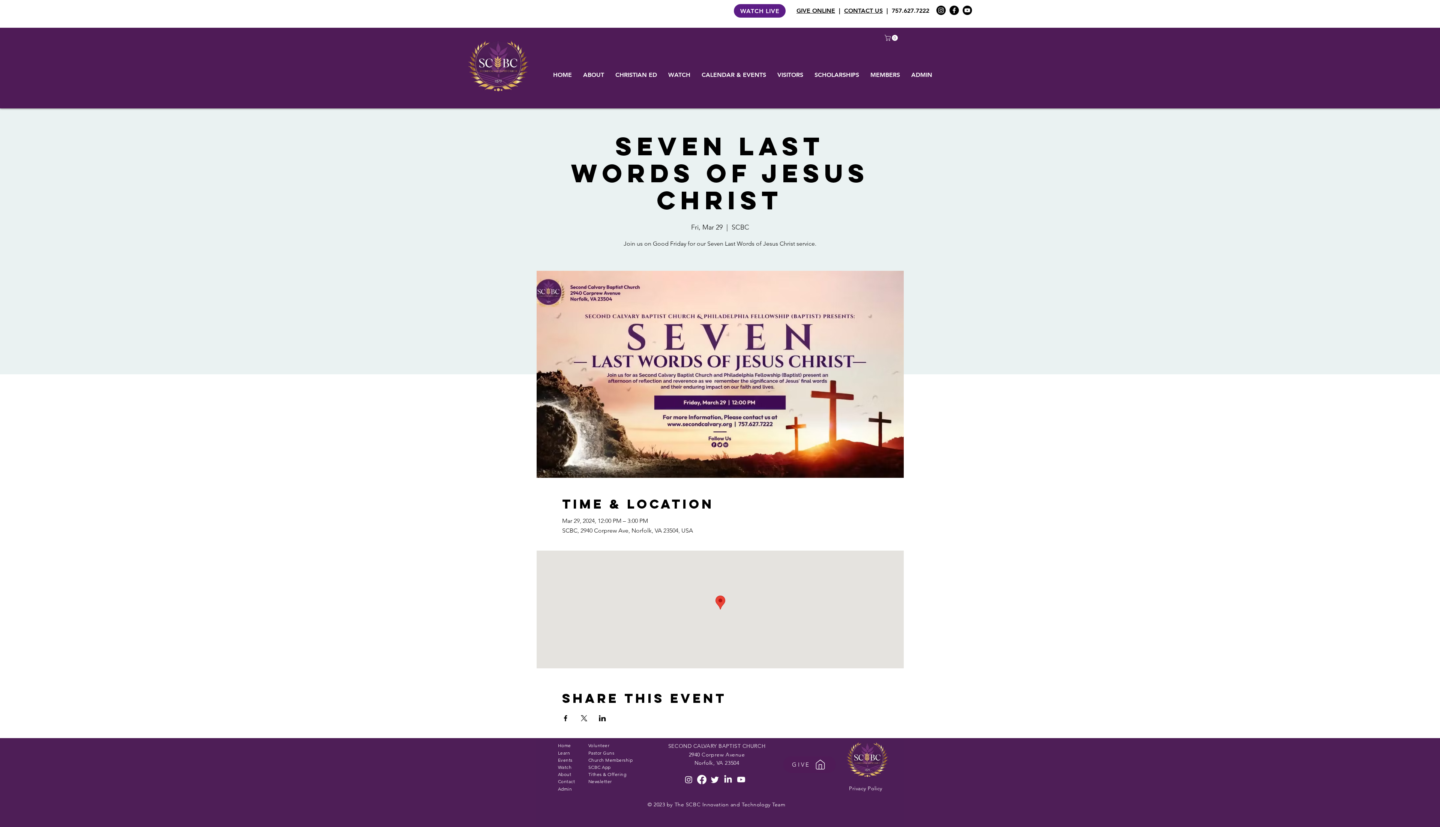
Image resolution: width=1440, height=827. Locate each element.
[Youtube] (967, 10)
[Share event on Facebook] (565, 718)
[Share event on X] (584, 718)
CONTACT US (863, 10)
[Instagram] (941, 10)
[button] (892, 38)
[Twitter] (715, 779)
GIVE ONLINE (815, 10)
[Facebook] (954, 10)
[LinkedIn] (728, 779)
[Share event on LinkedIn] (602, 718)
